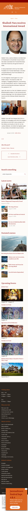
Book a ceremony (5, 428)
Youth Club (4, 434)
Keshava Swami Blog (6, 483)
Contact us (4, 416)
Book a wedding (5, 449)
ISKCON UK (4, 479)
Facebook (3, 148)
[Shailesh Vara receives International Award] (14, 42)
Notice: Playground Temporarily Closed (12, 201)
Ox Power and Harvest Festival (17, 214)
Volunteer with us (5, 436)
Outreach (3, 444)
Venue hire (4, 451)
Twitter (8, 148)
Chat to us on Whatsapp (7, 418)
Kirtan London (4, 469)
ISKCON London (5, 481)
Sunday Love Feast (6, 304)
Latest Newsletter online (13, 156)
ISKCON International (6, 477)
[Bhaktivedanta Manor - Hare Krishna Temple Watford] (14, 7)
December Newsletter (15, 153)
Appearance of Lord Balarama (9, 322)
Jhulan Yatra (4, 286)
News (16, 18)
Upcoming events (6, 414)
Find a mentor (5, 440)
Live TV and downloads (7, 424)
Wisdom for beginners (7, 467)
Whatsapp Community (7, 457)
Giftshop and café (6, 410)
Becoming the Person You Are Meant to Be (12, 253)
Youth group (4, 471)
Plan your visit (4, 408)
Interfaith (3, 446)
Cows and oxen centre (7, 412)
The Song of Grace (13, 206)
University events (5, 473)
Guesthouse (4, 453)
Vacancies (4, 438)
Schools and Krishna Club (7, 432)
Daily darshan (4, 426)
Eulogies (3, 463)
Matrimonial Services (6, 475)
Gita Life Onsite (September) (16, 272)
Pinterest (12, 148)
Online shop (4, 430)
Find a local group (6, 442)
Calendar (3, 455)
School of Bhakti (5, 465)
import (12, 18)
